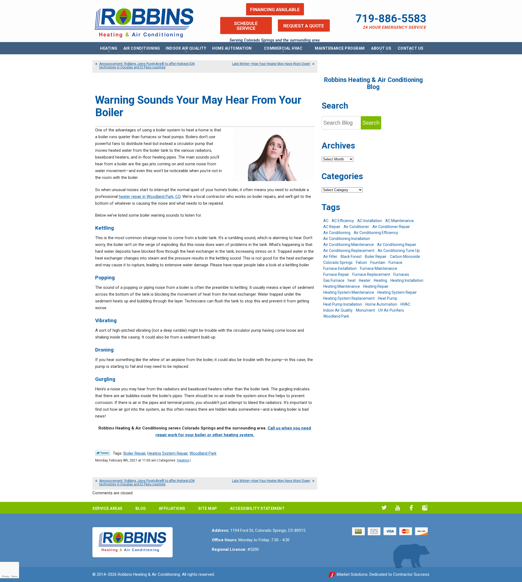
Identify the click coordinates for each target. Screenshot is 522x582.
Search (371, 123)
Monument (365, 310)
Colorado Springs (338, 262)
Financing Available (275, 9)
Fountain (377, 262)
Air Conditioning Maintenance (348, 244)
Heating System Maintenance (348, 292)
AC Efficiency (343, 221)
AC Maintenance (399, 221)
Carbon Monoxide (405, 256)
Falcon (361, 262)
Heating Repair (376, 286)
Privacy (5, 576)
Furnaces (401, 274)
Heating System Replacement (349, 298)
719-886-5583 (391, 18)
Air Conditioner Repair (391, 226)
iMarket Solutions (352, 574)
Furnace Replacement (371, 274)
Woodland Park (202, 453)
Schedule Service (246, 25)
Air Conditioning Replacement (348, 250)
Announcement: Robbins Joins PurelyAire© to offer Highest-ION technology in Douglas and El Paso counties (147, 65)
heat (352, 280)
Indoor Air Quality (338, 310)
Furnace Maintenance (378, 268)
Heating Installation (406, 280)
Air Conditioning (336, 232)
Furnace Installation (340, 268)
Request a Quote (303, 25)
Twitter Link (102, 453)
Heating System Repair (167, 453)
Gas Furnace (333, 280)
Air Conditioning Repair (396, 244)
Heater (365, 280)
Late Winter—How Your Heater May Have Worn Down (271, 64)
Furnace (395, 262)
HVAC (405, 304)
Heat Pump (387, 298)
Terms (14, 576)
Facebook (411, 508)
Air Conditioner (356, 226)
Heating (183, 460)
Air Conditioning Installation (346, 238)
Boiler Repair (134, 453)
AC (325, 221)
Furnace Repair (336, 274)
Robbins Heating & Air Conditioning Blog (373, 83)
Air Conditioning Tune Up (399, 250)
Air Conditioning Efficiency (376, 232)
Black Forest (351, 256)
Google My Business (425, 508)
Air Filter (330, 256)
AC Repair (331, 226)
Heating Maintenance (341, 286)
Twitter (384, 508)
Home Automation (381, 304)
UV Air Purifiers (391, 310)
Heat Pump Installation (342, 304)
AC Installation (369, 221)
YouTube (397, 508)
